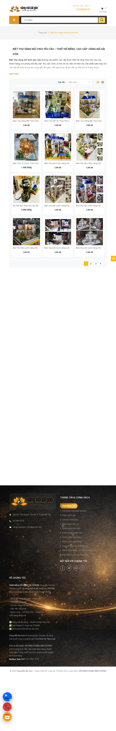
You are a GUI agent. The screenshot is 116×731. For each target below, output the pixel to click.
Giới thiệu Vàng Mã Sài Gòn (74, 511)
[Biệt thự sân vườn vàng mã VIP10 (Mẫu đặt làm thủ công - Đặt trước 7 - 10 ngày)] (58, 189)
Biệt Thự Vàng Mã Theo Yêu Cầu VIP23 (93, 121)
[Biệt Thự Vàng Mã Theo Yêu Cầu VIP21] (26, 104)
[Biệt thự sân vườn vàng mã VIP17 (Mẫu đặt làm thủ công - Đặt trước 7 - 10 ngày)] (58, 147)
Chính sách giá (68, 515)
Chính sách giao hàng (71, 541)
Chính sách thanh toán (72, 533)
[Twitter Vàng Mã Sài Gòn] (69, 568)
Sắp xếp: (61, 82)
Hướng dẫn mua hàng (72, 537)
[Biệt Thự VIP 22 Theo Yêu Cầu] (58, 104)
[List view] (102, 82)
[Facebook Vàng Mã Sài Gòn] (62, 568)
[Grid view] (97, 82)
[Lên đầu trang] (112, 724)
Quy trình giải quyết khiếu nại (75, 546)
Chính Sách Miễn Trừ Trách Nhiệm (77, 550)
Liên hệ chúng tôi (70, 520)
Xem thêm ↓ (14, 74)
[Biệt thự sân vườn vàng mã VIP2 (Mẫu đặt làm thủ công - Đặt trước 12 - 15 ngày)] (26, 231)
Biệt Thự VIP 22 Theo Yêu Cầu (58, 121)
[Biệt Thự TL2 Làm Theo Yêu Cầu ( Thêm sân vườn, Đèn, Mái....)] (26, 147)
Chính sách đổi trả (70, 524)
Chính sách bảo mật (71, 528)
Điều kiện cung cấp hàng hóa (75, 555)
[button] (113, 258)
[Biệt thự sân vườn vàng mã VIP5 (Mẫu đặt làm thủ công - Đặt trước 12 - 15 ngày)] (89, 231)
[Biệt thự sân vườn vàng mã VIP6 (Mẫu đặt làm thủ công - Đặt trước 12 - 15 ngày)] (58, 231)
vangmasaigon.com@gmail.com (27, 527)
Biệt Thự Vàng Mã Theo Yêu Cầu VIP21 (30, 121)
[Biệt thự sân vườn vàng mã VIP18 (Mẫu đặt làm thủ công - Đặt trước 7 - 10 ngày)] (89, 147)
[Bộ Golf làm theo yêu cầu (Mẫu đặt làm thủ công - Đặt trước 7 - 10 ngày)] (26, 189)
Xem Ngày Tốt (68, 506)
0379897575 (83, 9)
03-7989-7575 (32, 659)
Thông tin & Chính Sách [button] (75, 497)
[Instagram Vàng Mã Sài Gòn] (82, 568)
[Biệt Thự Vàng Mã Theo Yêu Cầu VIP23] (89, 104)
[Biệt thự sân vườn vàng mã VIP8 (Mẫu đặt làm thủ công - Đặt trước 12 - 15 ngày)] (89, 189)
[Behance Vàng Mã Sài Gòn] (75, 568)
